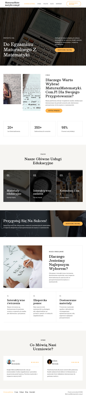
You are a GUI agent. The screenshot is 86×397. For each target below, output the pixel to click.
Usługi (45, 4)
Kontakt (59, 4)
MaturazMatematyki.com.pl (12, 4)
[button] (73, 3)
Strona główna (29, 4)
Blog (52, 4)
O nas (39, 4)
